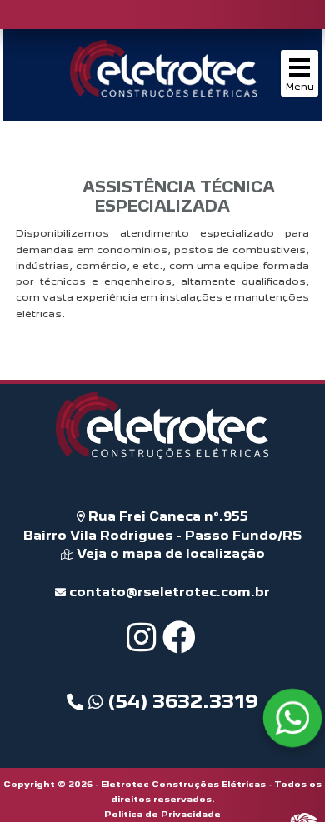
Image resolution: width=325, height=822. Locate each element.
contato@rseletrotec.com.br (168, 592)
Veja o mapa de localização (169, 553)
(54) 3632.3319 (180, 701)
